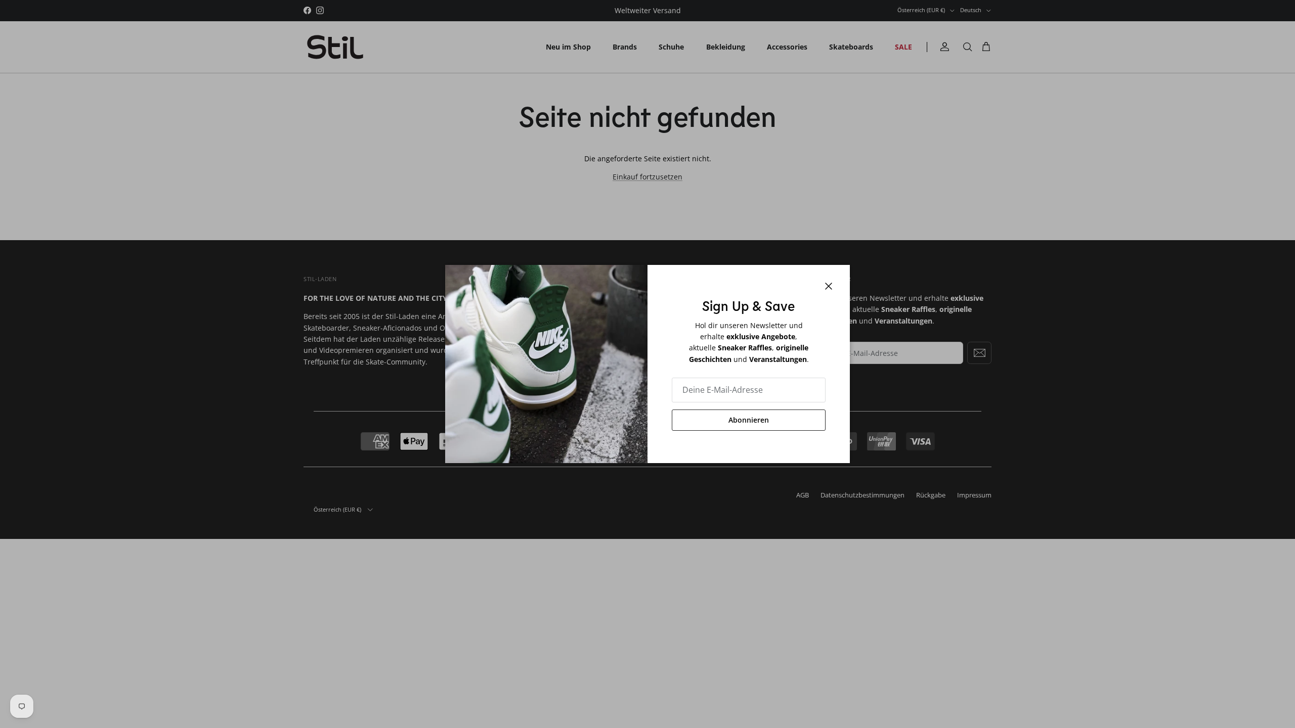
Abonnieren (748, 420)
